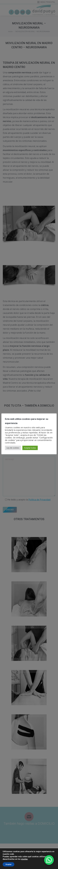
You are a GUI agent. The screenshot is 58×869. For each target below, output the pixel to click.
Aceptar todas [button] (30, 448)
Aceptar (8, 864)
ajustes (24, 859)
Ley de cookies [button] (13, 448)
